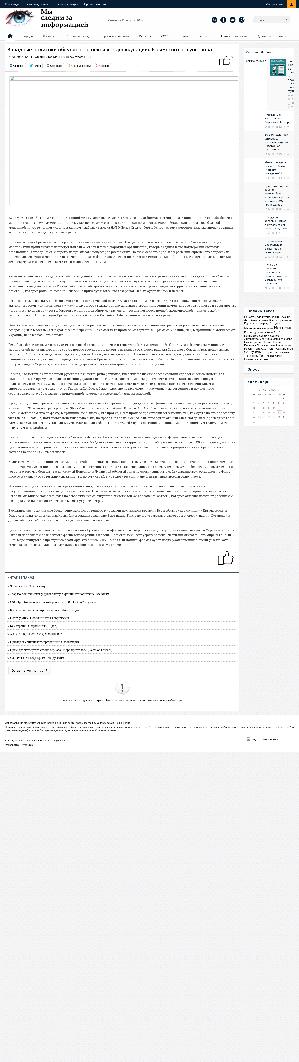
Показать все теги (256, 359)
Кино (270, 332)
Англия (255, 320)
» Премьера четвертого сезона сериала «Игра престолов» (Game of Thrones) (59, 650)
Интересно (252, 328)
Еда (246, 323)
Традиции (266, 355)
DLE (36, 740)
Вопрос (273, 320)
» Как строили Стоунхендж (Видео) (32, 626)
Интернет (267, 328)
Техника (284, 352)
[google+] (242, 20)
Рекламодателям (37, 4)
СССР (164, 36)
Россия (248, 348)
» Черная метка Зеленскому (26, 586)
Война (264, 320)
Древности (285, 320)
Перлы (267, 342)
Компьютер (251, 335)
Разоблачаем (283, 345)
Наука (248, 342)
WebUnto (27, 745)
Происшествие (266, 345)
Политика (49, 36)
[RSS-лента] (214, 20)
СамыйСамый (284, 348)
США (272, 348)
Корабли (264, 335)
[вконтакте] (233, 20)
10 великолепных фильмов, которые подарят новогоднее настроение (276, 142)
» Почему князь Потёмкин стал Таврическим (38, 618)
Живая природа (259, 323)
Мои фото (279, 338)
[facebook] (223, 20)
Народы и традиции (114, 36)
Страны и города (78, 36)
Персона (277, 342)
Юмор (278, 355)
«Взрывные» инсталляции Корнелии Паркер (277, 118)
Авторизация (274, 4)
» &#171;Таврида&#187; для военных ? (34, 633)
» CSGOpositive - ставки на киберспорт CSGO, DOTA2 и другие (52, 602)
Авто (247, 320)
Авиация (285, 316)
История (145, 36)
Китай (276, 332)
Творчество (271, 352)
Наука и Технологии (234, 36)
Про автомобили (95, 4)
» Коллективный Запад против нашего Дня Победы (43, 610)
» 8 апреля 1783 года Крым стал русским (35, 657)
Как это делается (255, 332)
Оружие (183, 36)
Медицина (265, 338)
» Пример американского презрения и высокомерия (43, 642)
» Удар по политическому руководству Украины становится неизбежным (58, 594)
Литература (251, 338)
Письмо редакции (66, 4)
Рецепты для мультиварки (261, 316)
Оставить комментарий (29, 670)
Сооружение (253, 352)
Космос (205, 36)
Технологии (251, 355)
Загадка (275, 323)
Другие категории (270, 36)
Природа (26, 36)
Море (289, 338)
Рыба (257, 348)
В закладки (12, 4)
